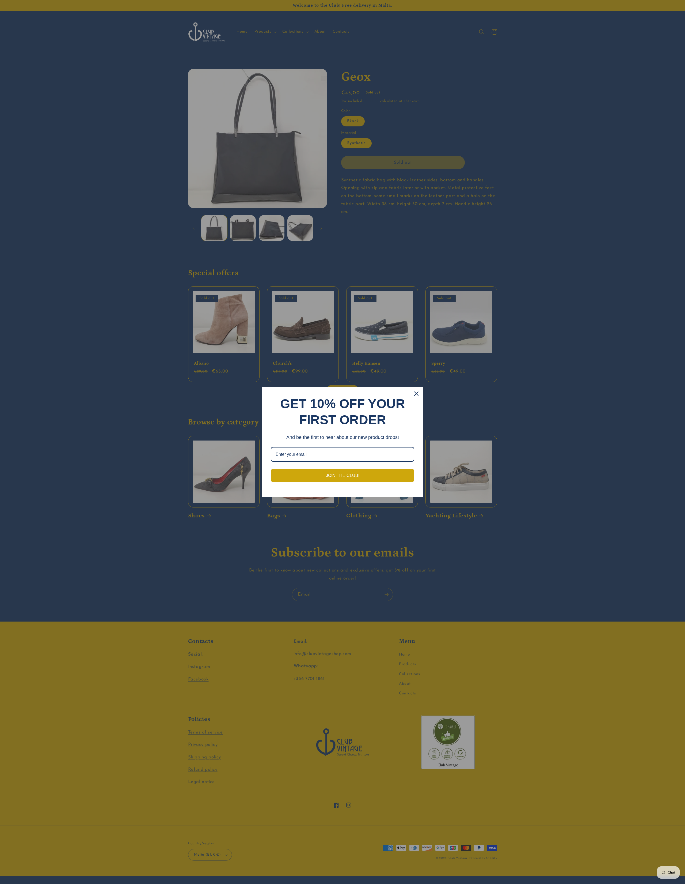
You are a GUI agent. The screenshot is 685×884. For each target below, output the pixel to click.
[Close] (416, 393)
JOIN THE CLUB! (342, 475)
